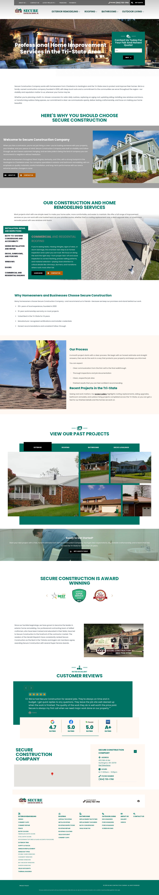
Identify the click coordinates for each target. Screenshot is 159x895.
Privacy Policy (24, 885)
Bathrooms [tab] (93, 447)
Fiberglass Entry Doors (26, 834)
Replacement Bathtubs (88, 819)
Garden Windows (24, 865)
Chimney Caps (23, 822)
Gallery (124, 819)
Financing (63, 3)
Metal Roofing (64, 822)
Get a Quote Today (81, 551)
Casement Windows (25, 857)
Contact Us (34, 3)
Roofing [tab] (65, 447)
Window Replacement (26, 849)
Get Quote (139, 3)
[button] (52, 774)
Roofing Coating (65, 831)
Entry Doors (23, 831)
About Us (22, 3)
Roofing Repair (64, 828)
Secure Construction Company (111, 751)
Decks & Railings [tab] (121, 447)
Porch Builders (108, 822)
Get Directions (104, 765)
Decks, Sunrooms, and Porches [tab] (14, 255)
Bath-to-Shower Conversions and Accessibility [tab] (14, 239)
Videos (123, 822)
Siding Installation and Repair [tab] (15, 247)
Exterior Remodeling (65, 11)
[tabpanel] (93, 247)
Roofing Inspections (66, 825)
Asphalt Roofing (65, 819)
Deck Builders (107, 819)
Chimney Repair (24, 825)
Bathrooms (109, 11)
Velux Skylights (24, 868)
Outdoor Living (132, 11)
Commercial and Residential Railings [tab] (15, 274)
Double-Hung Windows (26, 854)
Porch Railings (108, 825)
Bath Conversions (87, 825)
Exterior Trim (23, 842)
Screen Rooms (107, 828)
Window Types (24, 852)
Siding (20, 819)
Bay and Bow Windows (26, 863)
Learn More (38, 273)
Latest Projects (48, 3)
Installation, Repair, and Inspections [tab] (15, 229)
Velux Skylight (64, 834)
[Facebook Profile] (138, 801)
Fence (20, 828)
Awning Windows (24, 860)
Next (127, 57)
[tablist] (15, 252)
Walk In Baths (85, 828)
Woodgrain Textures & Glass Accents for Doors (36, 839)
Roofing (90, 11)
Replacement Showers (88, 822)
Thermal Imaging (25, 871)
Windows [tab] (10, 261)
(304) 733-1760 (106, 779)
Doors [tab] (8, 267)
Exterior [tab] (38, 447)
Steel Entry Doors (24, 837)
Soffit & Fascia (24, 846)
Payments (72, 3)
